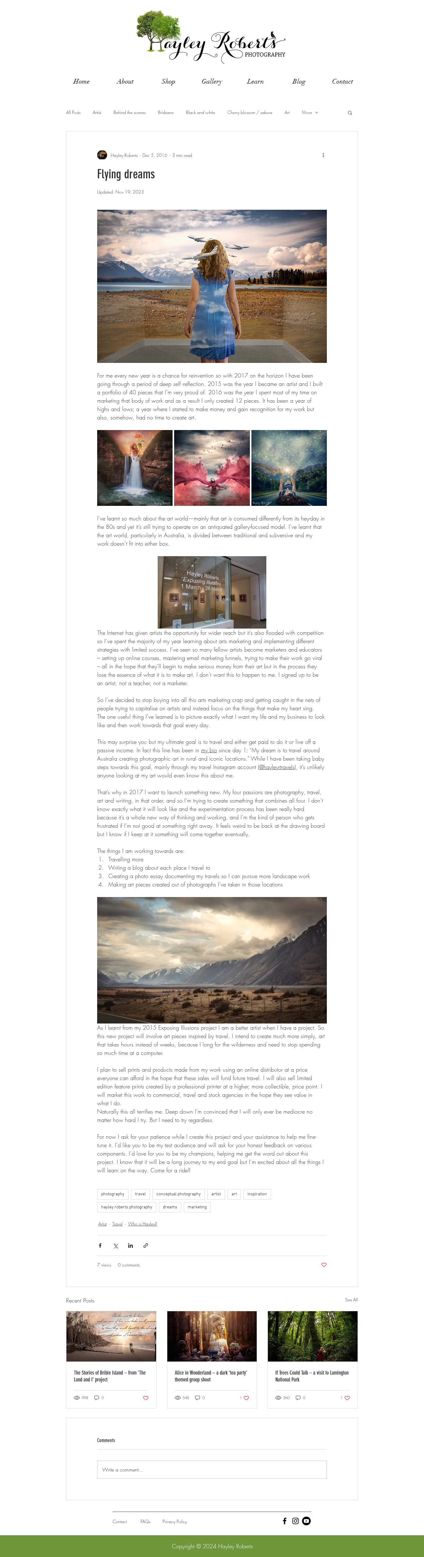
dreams (170, 1207)
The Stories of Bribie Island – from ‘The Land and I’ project (110, 1376)
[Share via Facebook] (100, 1245)
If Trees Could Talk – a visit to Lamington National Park (312, 1376)
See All (351, 1300)
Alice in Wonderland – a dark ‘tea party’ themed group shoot (211, 1376)
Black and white (200, 112)
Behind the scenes (130, 112)
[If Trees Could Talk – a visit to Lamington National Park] (313, 1336)
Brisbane (166, 112)
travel (140, 1194)
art (234, 1194)
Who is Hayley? (142, 1224)
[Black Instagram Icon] (295, 1521)
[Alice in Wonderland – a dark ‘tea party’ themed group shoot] (212, 1336)
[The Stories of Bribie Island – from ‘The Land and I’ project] (111, 1336)
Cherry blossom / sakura (250, 112)
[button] (350, 112)
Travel (117, 1224)
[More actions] (323, 155)
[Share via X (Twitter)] (115, 1245)
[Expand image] (135, 468)
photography (112, 1194)
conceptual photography (178, 1194)
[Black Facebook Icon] (284, 1521)
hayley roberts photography (126, 1207)
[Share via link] (146, 1245)
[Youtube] (306, 1521)
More (307, 112)
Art (287, 112)
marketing (197, 1207)
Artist (97, 112)
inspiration (257, 1194)
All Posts (73, 112)
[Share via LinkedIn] (130, 1245)
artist (216, 1194)
